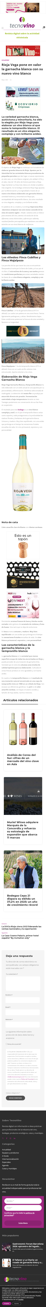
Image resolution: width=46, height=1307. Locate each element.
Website (9, 1019)
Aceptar (6, 1303)
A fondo (5, 1156)
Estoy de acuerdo (14, 1044)
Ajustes (16, 1303)
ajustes (20, 1300)
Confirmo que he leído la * (19, 1214)
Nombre (8, 995)
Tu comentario (12, 974)
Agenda (5, 1165)
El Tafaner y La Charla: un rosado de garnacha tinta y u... (28, 1261)
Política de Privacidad (27, 1079)
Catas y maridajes (9, 1168)
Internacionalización (10, 1159)
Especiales (6, 1162)
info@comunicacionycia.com (15, 1077)
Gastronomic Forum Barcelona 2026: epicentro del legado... (28, 1245)
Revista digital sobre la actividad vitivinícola (22, 35)
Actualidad (5, 60)
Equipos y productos (10, 1153)
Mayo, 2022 (5, 80)
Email (7, 1007)
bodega (21, 410)
